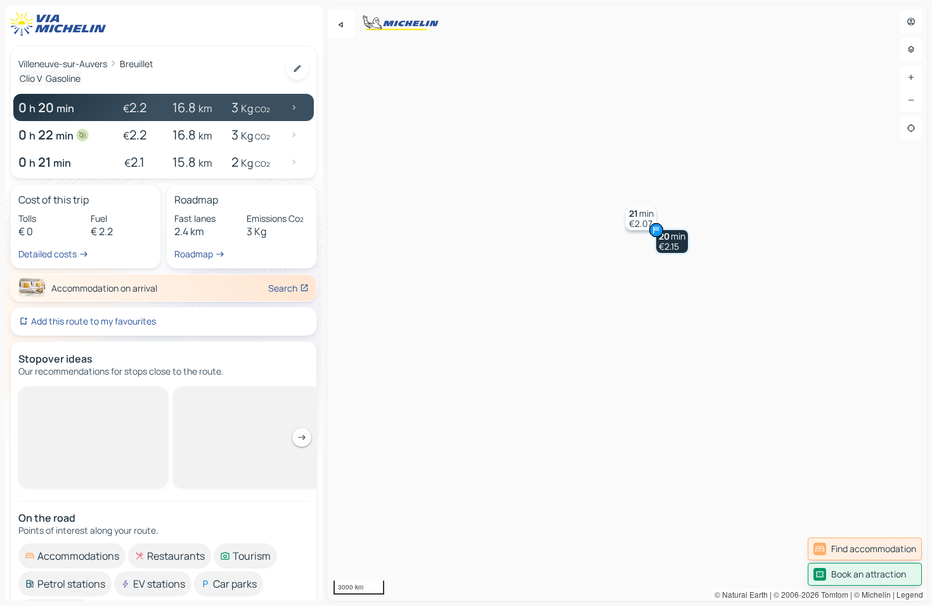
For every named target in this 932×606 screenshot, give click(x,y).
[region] (627, 303)
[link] (865, 549)
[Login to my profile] (911, 21)
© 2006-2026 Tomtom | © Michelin (832, 594)
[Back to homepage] (61, 24)
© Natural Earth (741, 594)
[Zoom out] (911, 100)
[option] (72, 396)
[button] (672, 241)
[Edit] (297, 68)
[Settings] (911, 49)
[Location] (911, 128)
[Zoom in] (911, 77)
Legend (909, 594)
